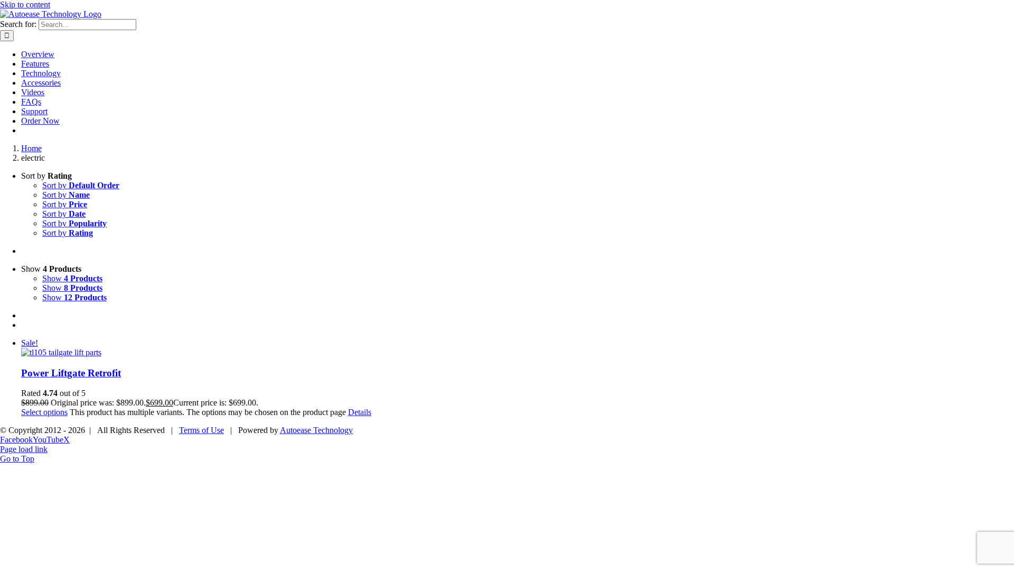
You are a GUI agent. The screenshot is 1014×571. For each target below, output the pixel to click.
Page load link (24, 449)
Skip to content (25, 4)
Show (72, 278)
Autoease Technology (316, 430)
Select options (44, 412)
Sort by (80, 185)
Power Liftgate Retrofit (71, 373)
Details (359, 412)
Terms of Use (201, 430)
